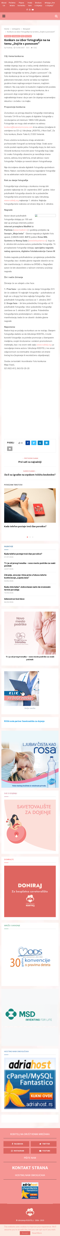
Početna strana (12, 4)
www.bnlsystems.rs (37, 240)
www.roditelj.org (11, 200)
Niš (22, 36)
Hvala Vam (30, 4)
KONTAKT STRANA (30, 1168)
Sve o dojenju (10, 793)
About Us (3, 4)
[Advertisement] (30, 403)
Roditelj (9, 48)
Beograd (8, 36)
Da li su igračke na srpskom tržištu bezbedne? (30, 475)
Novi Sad (28, 36)
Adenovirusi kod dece (14, 599)
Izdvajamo (15, 36)
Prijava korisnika (21, 4)
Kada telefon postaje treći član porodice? (25, 526)
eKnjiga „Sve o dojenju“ (50, 4)
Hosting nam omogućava (16, 1051)
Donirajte (9, 859)
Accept (25, 1233)
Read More (37, 1233)
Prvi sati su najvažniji (30, 462)
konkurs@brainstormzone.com (18, 127)
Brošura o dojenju (38, 4)
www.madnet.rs (21, 230)
